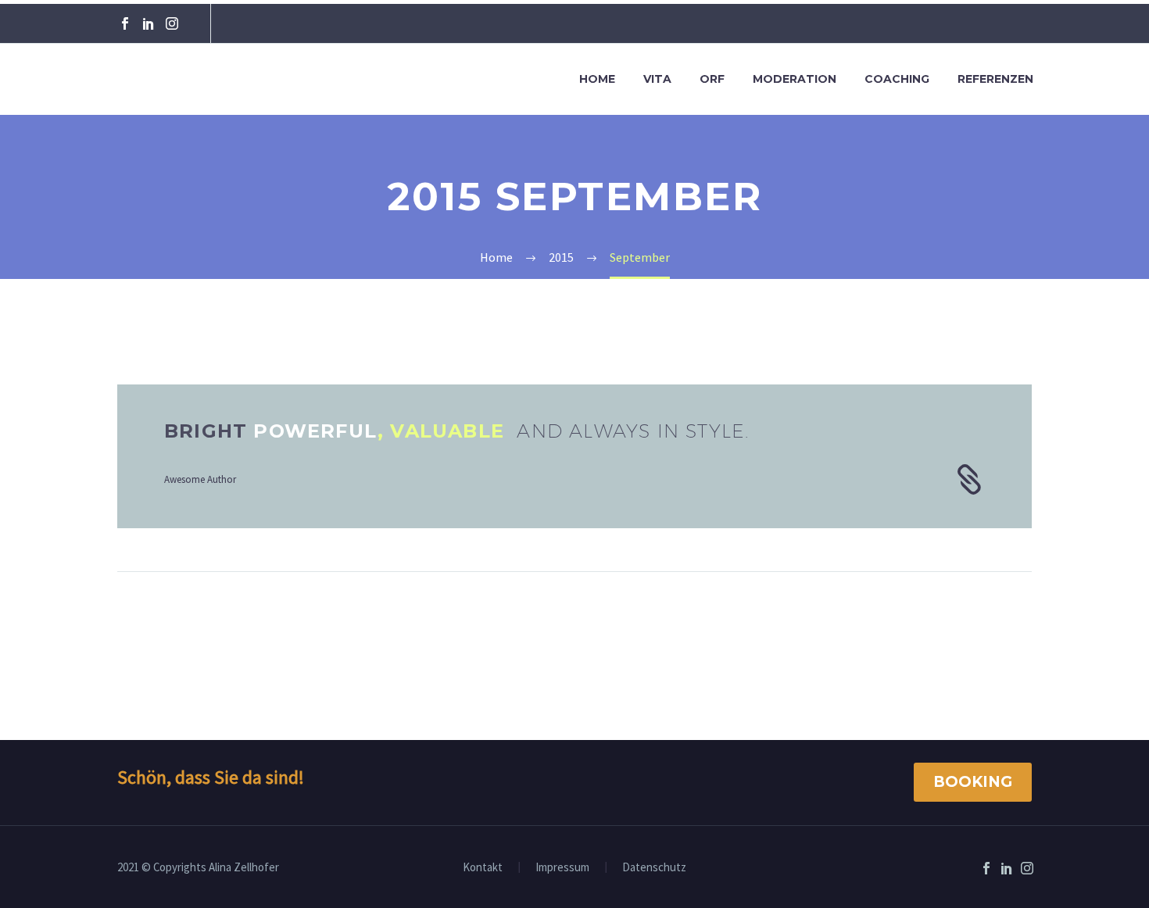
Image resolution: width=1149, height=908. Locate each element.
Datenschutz (654, 868)
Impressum (562, 868)
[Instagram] (172, 23)
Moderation (794, 79)
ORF (712, 79)
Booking (972, 782)
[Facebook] (125, 23)
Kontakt (483, 868)
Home (597, 79)
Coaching (896, 79)
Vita (657, 79)
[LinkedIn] (148, 23)
